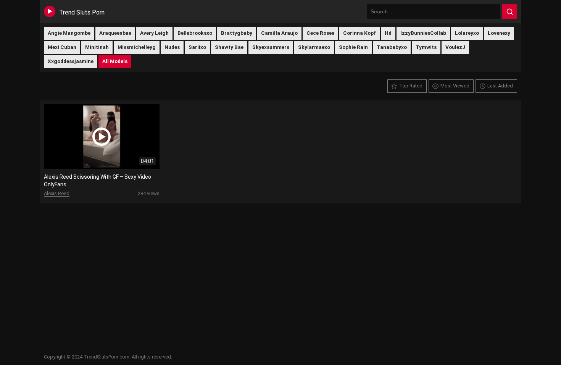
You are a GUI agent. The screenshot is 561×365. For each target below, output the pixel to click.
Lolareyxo (467, 33)
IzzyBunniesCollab (423, 33)
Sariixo (197, 47)
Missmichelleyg (137, 47)
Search (509, 11)
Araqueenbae (115, 33)
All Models (114, 61)
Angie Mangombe (69, 33)
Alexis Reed (56, 193)
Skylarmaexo (314, 47)
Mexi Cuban (62, 47)
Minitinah (97, 47)
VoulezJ (455, 47)
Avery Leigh (154, 33)
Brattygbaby (236, 33)
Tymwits (426, 47)
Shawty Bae (229, 47)
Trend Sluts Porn (82, 12)
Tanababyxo (392, 47)
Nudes (172, 47)
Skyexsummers (270, 47)
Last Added (500, 86)
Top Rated (410, 86)
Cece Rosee (320, 33)
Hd (388, 33)
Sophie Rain (353, 47)
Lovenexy (499, 33)
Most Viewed (454, 86)
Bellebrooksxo (194, 33)
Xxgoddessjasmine (71, 61)
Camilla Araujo (279, 33)
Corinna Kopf (359, 33)
